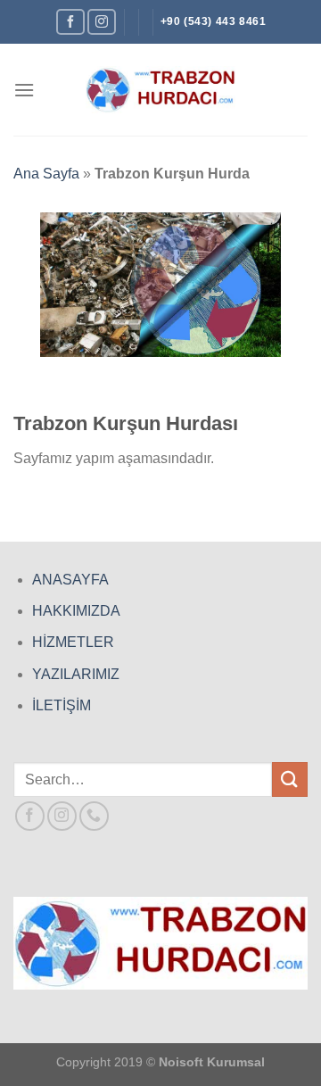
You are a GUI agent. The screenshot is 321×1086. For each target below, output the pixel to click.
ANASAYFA (70, 579)
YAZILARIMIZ (75, 674)
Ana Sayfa (46, 173)
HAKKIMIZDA (76, 610)
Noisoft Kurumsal (212, 1062)
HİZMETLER (73, 642)
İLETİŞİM (61, 705)
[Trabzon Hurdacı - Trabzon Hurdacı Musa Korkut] (160, 89)
